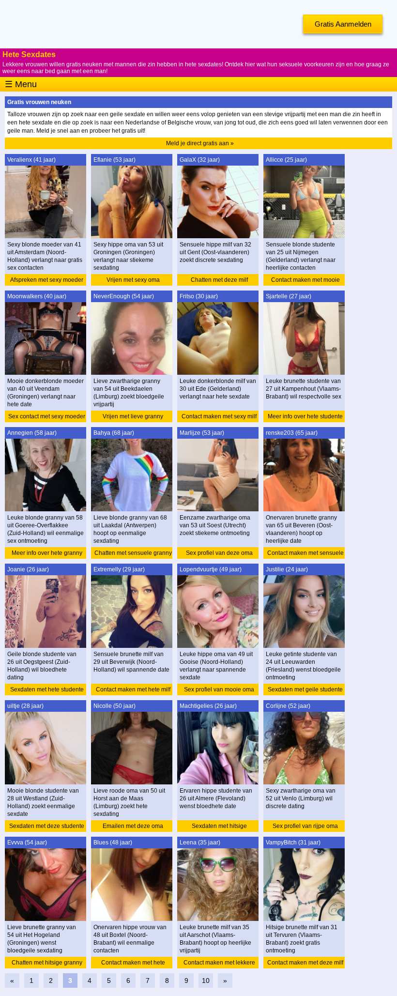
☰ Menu (21, 84)
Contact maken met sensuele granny (305, 554)
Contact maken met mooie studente (305, 281)
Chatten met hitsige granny (47, 962)
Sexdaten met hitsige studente (219, 827)
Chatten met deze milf (219, 279)
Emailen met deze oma (133, 826)
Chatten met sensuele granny (133, 553)
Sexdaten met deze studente (46, 826)
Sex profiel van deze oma (219, 553)
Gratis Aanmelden (343, 24)
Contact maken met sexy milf (219, 416)
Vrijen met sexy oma (133, 279)
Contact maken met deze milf (305, 962)
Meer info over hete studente (305, 416)
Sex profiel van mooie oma (219, 689)
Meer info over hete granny (47, 553)
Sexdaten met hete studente (47, 689)
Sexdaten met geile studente (305, 689)
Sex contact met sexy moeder (46, 416)
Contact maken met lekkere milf (219, 963)
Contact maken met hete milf (133, 689)
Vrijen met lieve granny (133, 416)
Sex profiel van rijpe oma (305, 826)
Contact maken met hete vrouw (133, 963)
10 (206, 980)
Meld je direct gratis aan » (200, 143)
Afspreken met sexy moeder (46, 279)
